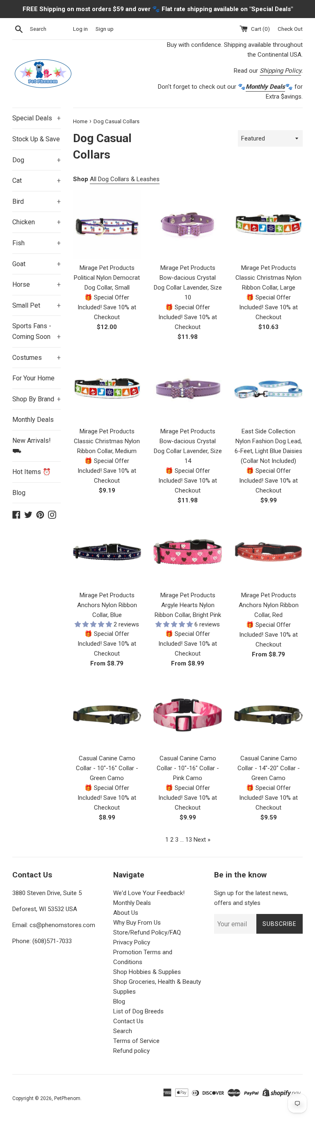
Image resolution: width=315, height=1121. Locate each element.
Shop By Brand (36, 399)
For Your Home (33, 378)
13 (188, 839)
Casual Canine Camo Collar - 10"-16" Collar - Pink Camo (188, 768)
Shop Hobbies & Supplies (147, 972)
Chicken (36, 222)
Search (122, 1031)
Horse (36, 284)
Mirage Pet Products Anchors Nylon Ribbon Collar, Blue (107, 605)
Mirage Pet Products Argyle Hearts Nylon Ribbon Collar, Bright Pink (188, 605)
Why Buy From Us (137, 922)
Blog (18, 493)
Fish (36, 243)
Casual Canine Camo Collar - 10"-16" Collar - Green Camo (107, 768)
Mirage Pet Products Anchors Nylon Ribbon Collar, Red (269, 605)
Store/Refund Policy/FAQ (147, 932)
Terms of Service (136, 1041)
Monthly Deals (33, 420)
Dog (36, 160)
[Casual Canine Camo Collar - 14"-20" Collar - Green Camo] (268, 715)
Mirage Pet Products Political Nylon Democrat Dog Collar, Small (107, 277)
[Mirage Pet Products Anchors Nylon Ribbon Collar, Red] (268, 552)
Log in (80, 28)
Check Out (290, 28)
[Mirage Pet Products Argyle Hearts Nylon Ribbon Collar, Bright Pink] (187, 552)
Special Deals (36, 118)
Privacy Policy (131, 942)
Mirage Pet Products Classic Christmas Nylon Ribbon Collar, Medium (107, 441)
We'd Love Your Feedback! (149, 893)
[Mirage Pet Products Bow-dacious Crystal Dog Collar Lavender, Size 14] (187, 388)
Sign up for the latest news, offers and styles (251, 898)
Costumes (36, 357)
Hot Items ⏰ (31, 472)
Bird (36, 201)
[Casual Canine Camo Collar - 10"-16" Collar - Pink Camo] (187, 715)
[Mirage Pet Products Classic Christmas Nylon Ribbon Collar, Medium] (107, 388)
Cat (36, 180)
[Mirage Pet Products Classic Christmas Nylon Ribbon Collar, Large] (268, 224)
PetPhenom (67, 1098)
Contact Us (128, 1021)
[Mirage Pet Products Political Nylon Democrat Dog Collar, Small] (107, 224)
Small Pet (36, 305)
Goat (36, 264)
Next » (202, 839)
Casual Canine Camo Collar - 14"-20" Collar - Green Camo (268, 768)
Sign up (105, 28)
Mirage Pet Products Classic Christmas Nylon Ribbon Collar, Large (268, 277)
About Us (125, 912)
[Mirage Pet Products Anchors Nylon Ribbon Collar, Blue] (107, 552)
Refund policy (131, 1050)
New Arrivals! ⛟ (31, 446)
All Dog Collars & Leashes (125, 179)
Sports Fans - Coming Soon (36, 331)
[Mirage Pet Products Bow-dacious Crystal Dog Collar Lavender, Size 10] (187, 224)
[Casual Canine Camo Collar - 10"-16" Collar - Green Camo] (107, 715)
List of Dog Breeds (138, 1011)
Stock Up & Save (36, 139)
